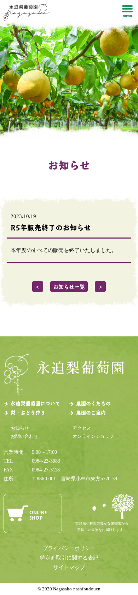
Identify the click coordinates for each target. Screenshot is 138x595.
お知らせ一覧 (69, 286)
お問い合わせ (24, 436)
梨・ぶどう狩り (28, 412)
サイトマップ (69, 567)
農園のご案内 (91, 412)
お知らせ (20, 428)
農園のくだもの (93, 403)
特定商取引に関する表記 (69, 558)
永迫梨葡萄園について (35, 403)
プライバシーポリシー (69, 548)
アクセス (82, 428)
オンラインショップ (93, 436)
